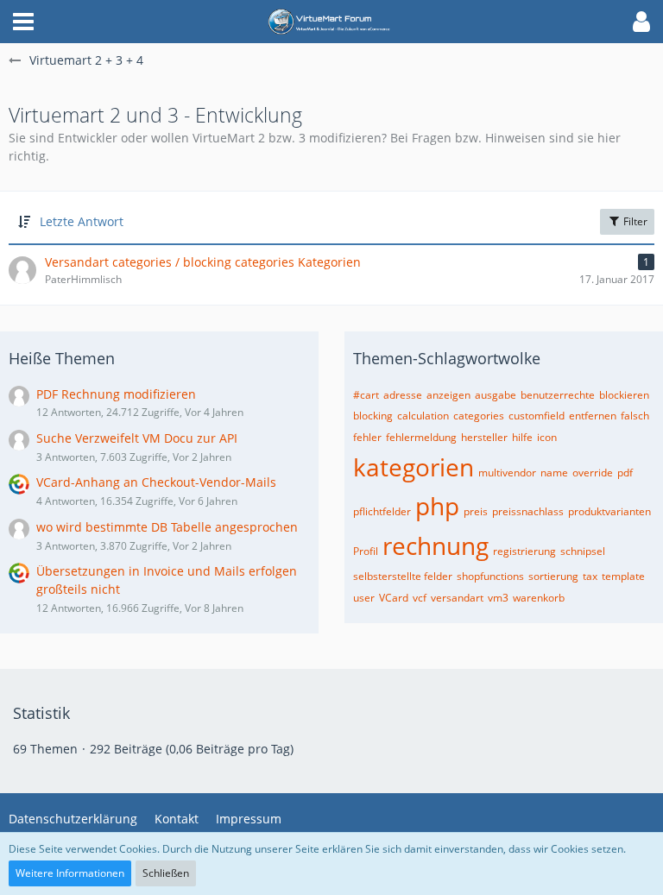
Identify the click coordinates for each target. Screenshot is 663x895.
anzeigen (448, 395)
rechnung (435, 545)
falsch (635, 415)
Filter (634, 221)
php (437, 505)
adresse (402, 395)
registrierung (524, 551)
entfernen (592, 415)
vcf (419, 597)
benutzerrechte (558, 395)
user (364, 597)
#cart (366, 395)
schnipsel (582, 551)
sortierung (553, 576)
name (554, 472)
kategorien (413, 467)
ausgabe (495, 395)
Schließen (165, 873)
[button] (23, 21)
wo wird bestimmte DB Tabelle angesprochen (167, 527)
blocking (373, 415)
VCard (393, 597)
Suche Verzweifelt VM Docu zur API (136, 438)
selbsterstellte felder (402, 576)
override (592, 472)
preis (476, 511)
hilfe (522, 437)
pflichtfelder (382, 511)
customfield (536, 415)
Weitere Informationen (70, 873)
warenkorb (539, 597)
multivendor (507, 472)
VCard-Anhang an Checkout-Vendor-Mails (156, 482)
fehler (367, 437)
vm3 (498, 597)
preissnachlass (528, 511)
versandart (457, 597)
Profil (365, 551)
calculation (423, 415)
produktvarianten (609, 511)
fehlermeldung (421, 437)
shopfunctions (490, 576)
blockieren (624, 395)
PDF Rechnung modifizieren (116, 394)
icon (547, 437)
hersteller (484, 437)
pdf (625, 472)
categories (478, 415)
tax (590, 576)
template (623, 576)
